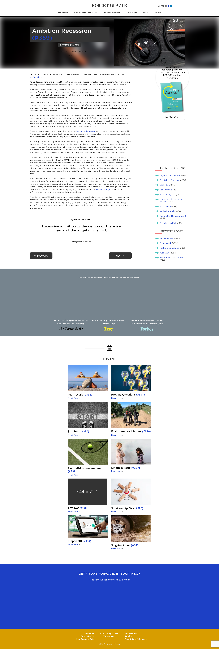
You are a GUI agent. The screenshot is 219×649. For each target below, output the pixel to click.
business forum (37, 77)
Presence (82, 51)
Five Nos (78, 508)
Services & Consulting (86, 12)
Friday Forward (113, 12)
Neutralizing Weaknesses (84, 470)
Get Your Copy (172, 117)
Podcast (132, 12)
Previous (42, 255)
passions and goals (104, 189)
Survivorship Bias (127, 508)
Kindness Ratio (125, 468)
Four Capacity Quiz (85, 639)
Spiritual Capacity (61, 51)
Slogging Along (125, 545)
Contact (162, 6)
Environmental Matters (131, 431)
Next (119, 255)
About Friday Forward (109, 633)
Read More (74, 398)
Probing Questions (128, 394)
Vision (70, 56)
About (146, 12)
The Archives (109, 636)
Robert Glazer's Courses (136, 639)
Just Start (78, 431)
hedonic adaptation (85, 131)
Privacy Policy (87, 636)
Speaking (63, 12)
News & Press (131, 633)
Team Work (80, 394)
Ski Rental (89, 633)
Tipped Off (79, 541)
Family (73, 51)
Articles (128, 636)
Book (158, 12)
